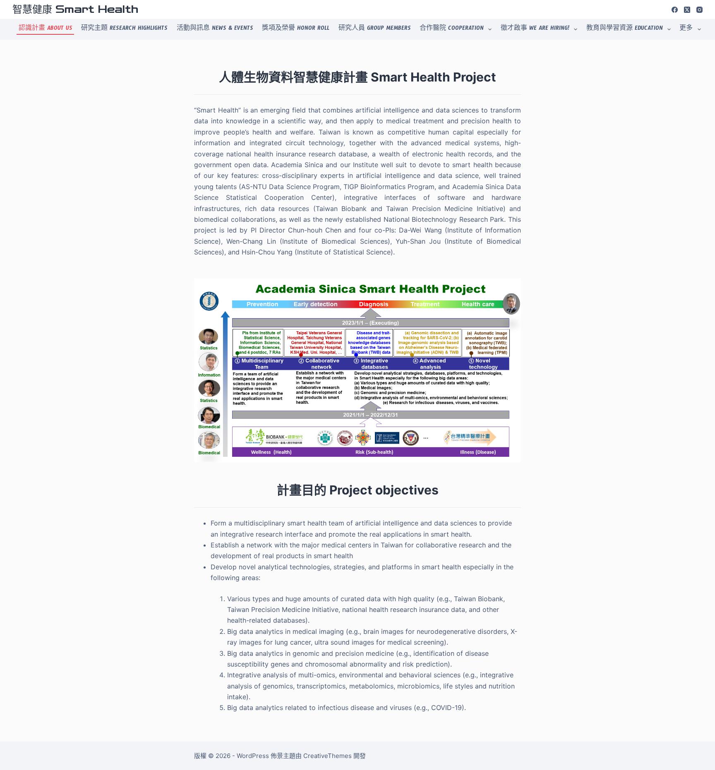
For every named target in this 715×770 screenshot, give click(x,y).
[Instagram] (699, 10)
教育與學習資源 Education (624, 29)
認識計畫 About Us (45, 29)
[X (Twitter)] (687, 10)
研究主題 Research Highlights (124, 29)
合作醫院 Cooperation (452, 29)
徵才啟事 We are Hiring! (535, 29)
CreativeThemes (327, 756)
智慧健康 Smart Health (75, 9)
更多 (686, 29)
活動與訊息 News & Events (215, 29)
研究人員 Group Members (374, 29)
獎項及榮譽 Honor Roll (295, 29)
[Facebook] (675, 10)
